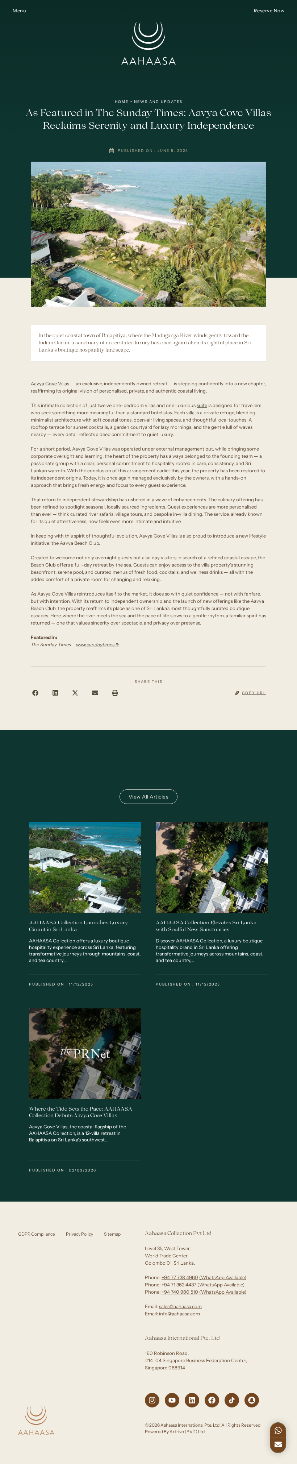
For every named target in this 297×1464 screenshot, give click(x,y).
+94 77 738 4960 (180, 1277)
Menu (19, 10)
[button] (35, 693)
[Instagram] (152, 1400)
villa (191, 412)
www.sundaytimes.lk (97, 644)
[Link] (278, 1444)
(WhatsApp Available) (222, 1292)
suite (202, 405)
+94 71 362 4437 (179, 1284)
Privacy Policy (79, 1234)
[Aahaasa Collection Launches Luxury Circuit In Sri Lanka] (85, 867)
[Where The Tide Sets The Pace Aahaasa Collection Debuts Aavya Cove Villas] (85, 1053)
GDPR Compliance (36, 1234)
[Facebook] (212, 1400)
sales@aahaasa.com (180, 1306)
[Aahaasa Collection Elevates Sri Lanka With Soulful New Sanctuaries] (212, 867)
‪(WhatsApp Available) (222, 1277)
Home (122, 101)
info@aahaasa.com (179, 1313)
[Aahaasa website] (148, 10)
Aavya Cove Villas (50, 383)
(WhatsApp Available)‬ (220, 1284)
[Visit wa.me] (278, 1429)
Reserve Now (269, 10)
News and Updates (158, 101)
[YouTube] (172, 1400)
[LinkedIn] (192, 1400)
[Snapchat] (251, 1400)
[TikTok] (232, 1400)
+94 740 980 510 (180, 1292)
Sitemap (112, 1234)
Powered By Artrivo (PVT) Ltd (175, 1431)
